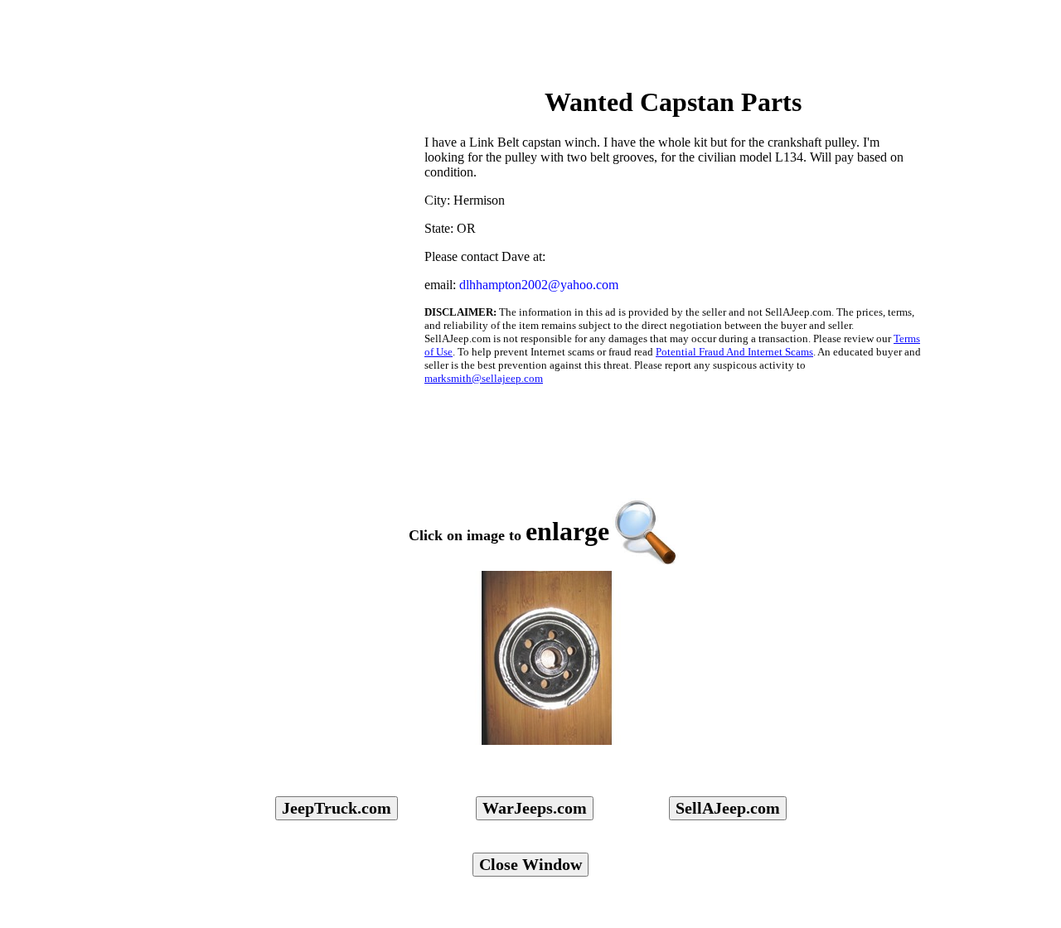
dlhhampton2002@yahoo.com (538, 285)
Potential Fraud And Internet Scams (734, 352)
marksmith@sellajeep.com (483, 378)
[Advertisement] (278, 125)
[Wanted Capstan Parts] (547, 658)
